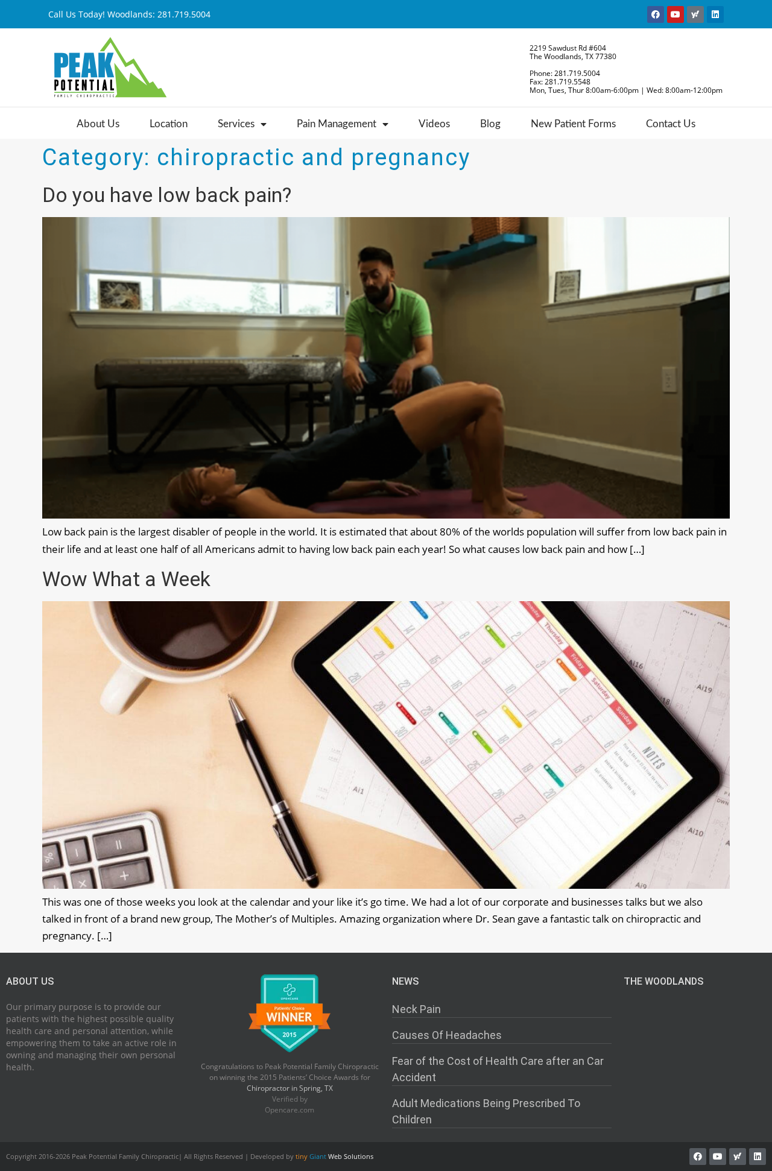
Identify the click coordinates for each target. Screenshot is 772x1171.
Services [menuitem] (236, 124)
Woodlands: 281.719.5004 (158, 14)
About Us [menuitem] (98, 124)
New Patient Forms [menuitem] (573, 124)
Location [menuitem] (169, 124)
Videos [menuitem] (434, 124)
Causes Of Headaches (447, 1035)
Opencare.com (289, 1109)
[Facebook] (655, 14)
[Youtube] (675, 14)
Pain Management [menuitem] (336, 124)
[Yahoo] (695, 14)
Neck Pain (416, 1009)
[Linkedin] (715, 14)
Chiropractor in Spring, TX (290, 1088)
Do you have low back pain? (166, 195)
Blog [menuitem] (490, 124)
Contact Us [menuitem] (670, 124)
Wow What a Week (126, 579)
